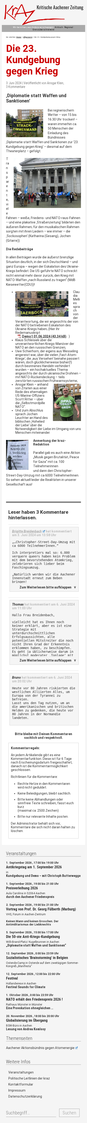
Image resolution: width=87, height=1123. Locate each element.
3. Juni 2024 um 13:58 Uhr (36, 535)
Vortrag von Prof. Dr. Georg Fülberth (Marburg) (41, 909)
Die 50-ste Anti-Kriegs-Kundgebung (33, 936)
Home (18, 37)
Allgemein (27, 37)
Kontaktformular (20, 1084)
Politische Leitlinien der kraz (29, 1078)
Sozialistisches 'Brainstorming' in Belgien (37, 957)
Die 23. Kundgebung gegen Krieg (33, 60)
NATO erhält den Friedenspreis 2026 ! (34, 999)
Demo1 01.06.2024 (36, 336)
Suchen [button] (69, 1113)
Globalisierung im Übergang (27, 1020)
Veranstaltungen (21, 1072)
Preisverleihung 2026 (22, 888)
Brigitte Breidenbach (27, 531)
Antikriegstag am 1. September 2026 (34, 866)
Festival (12, 978)
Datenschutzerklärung (25, 1096)
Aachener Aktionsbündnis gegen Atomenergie (40, 1048)
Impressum (17, 1090)
